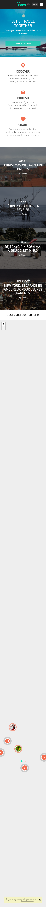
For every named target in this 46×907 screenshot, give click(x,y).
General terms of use (27, 901)
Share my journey (23, 43)
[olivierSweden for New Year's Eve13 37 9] (12, 727)
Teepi (23, 4)
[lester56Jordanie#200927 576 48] (18, 749)
